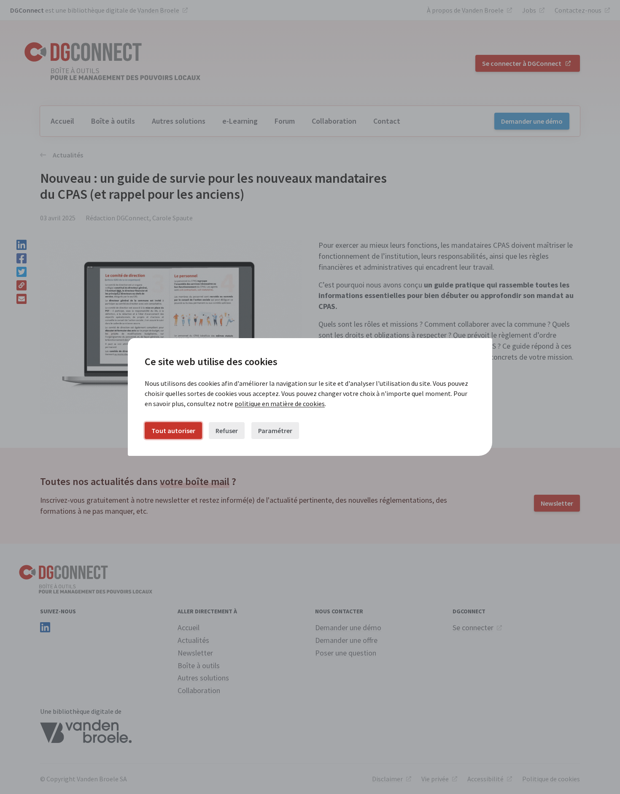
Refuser (227, 430)
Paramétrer (275, 430)
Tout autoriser (173, 430)
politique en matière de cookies (280, 403)
